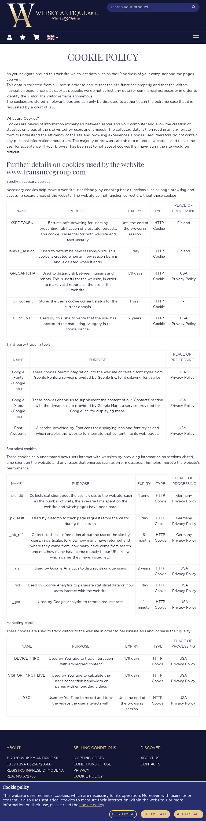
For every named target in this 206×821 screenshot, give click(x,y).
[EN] (52, 38)
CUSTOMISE (123, 814)
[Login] (9, 37)
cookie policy (91, 805)
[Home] (52, 15)
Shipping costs (88, 758)
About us (150, 758)
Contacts (150, 764)
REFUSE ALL (156, 814)
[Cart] (36, 37)
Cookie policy (88, 776)
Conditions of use (92, 764)
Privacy (81, 770)
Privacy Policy (184, 279)
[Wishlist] (22, 37)
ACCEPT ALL (189, 814)
